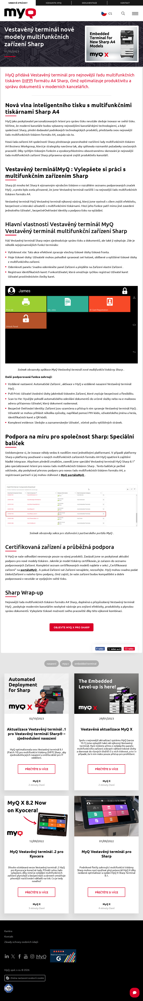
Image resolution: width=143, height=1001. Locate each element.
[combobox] (109, 13)
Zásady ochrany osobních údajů (21, 941)
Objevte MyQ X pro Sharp (71, 627)
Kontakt (125, 2)
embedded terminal (85, 663)
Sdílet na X (116, 649)
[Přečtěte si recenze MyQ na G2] (63, 956)
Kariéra (8, 931)
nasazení (51, 663)
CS (110, 13)
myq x (65, 663)
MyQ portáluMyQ (73, 475)
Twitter (13, 956)
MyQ (41, 956)
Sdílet (101, 648)
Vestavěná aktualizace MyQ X (106, 729)
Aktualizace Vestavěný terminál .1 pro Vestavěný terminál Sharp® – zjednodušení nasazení (36, 734)
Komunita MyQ (53, 2)
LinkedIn (6, 956)
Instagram (32, 956)
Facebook (19, 956)
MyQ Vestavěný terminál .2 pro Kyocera (36, 853)
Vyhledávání (123, 13)
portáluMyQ (29, 570)
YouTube (25, 956)
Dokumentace (89, 2)
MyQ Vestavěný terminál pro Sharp (106, 853)
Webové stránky (18, 2)
